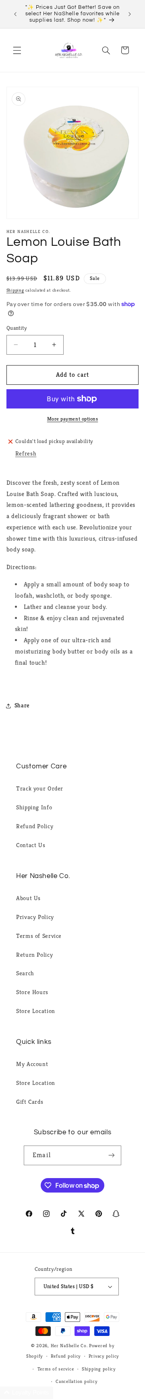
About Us (28, 898)
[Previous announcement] (15, 14)
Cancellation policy (76, 1381)
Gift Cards (29, 1101)
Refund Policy (34, 826)
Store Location (35, 1011)
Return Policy (34, 954)
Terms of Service (39, 935)
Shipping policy (99, 1369)
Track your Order (39, 788)
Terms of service (55, 1369)
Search (25, 973)
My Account (32, 1064)
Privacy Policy (35, 917)
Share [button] (22, 705)
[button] (17, 50)
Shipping (15, 290)
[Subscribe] (111, 1155)
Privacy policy (104, 1356)
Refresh (25, 453)
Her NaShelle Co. (69, 1345)
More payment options (72, 419)
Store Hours (32, 992)
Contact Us (30, 845)
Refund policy (66, 1356)
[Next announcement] (130, 14)
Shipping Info (34, 807)
